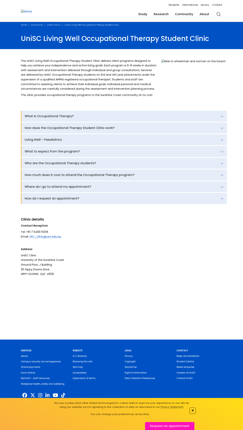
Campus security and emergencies (41, 361)
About (204, 14)
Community (184, 14)
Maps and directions (188, 356)
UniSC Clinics (53, 25)
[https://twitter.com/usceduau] (32, 395)
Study (142, 14)
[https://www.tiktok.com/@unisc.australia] (63, 395)
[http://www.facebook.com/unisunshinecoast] (24, 395)
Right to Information (136, 372)
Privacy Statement (172, 407)
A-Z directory (80, 356)
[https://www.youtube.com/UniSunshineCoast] (55, 395)
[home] (26, 11)
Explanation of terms (84, 378)
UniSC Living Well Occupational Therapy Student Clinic (92, 25)
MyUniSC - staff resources (35, 378)
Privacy (129, 356)
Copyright (130, 361)
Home (24, 25)
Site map (78, 367)
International (190, 4)
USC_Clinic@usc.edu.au (45, 237)
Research (161, 14)
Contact (217, 4)
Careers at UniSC (186, 372)
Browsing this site (82, 361)
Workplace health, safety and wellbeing (42, 383)
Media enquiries (185, 367)
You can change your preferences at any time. (120, 414)
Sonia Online (28, 372)
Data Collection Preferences (140, 378)
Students (174, 4)
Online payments (30, 367)
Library (205, 4)
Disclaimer (131, 367)
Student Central (185, 361)
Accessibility (80, 372)
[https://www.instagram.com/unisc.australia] (40, 395)
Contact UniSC (185, 378)
